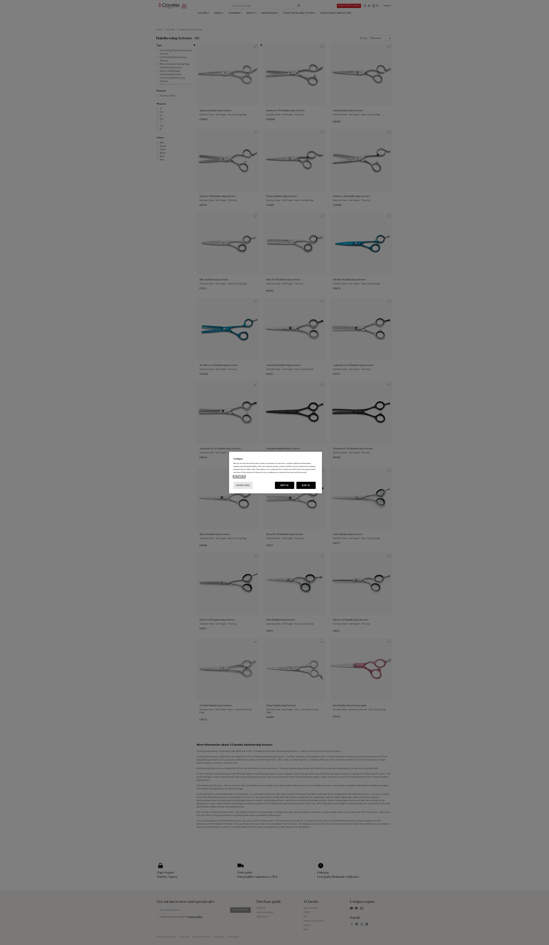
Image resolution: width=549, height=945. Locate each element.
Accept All (285, 485)
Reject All (306, 485)
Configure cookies (243, 485)
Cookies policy (239, 477)
